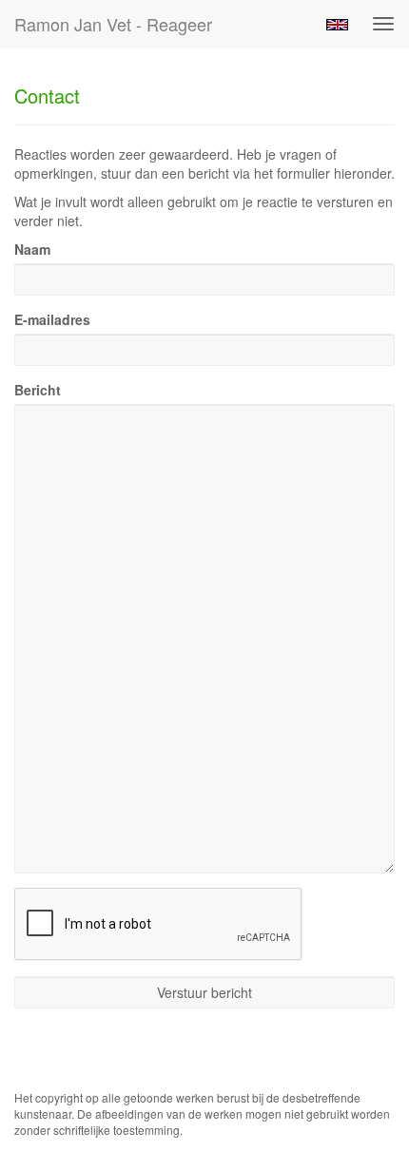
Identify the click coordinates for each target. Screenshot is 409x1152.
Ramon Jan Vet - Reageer (113, 23)
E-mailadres (52, 319)
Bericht (37, 389)
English (337, 24)
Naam (32, 249)
